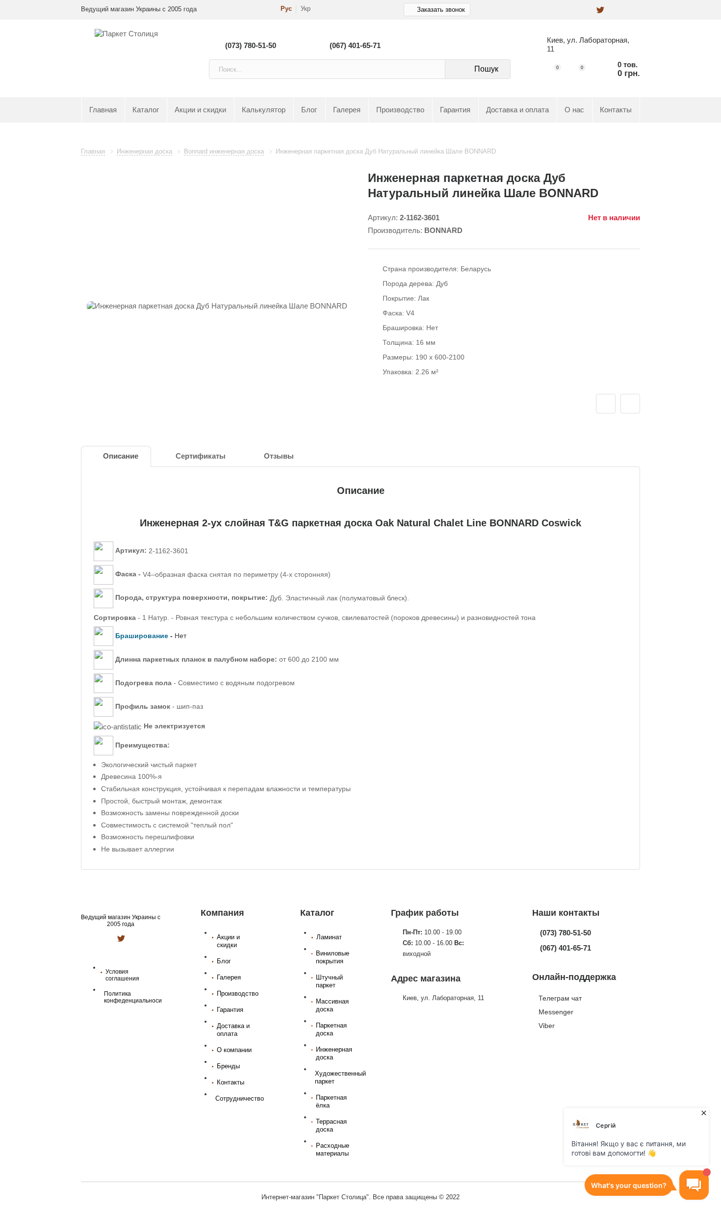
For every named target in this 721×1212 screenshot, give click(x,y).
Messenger (556, 1012)
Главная (103, 110)
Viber (547, 1026)
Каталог (145, 110)
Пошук (486, 69)
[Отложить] (606, 403)
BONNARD (443, 230)
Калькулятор (263, 110)
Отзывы (279, 456)
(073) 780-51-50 (250, 45)
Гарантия (455, 110)
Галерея (346, 110)
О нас (574, 110)
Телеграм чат (560, 998)
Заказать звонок (441, 9)
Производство (400, 110)
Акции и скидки (200, 110)
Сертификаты (201, 456)
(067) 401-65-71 (355, 45)
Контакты (616, 110)
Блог (309, 110)
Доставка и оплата (517, 110)
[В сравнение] (630, 403)
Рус (286, 8)
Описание (120, 456)
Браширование (141, 636)
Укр (305, 8)
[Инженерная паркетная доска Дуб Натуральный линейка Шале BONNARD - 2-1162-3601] (217, 306)
